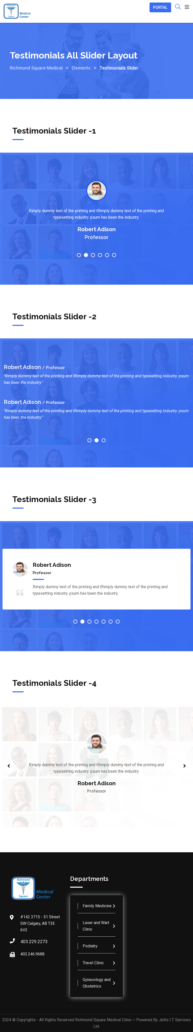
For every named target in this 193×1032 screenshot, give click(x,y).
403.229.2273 (25, 941)
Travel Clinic (93, 962)
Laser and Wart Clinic (96, 926)
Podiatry (90, 946)
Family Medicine (97, 905)
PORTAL (160, 7)
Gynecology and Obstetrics (97, 983)
